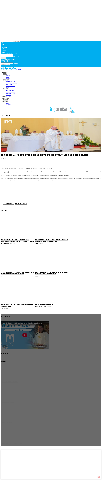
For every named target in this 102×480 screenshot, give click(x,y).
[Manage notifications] (99, 477)
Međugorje (8, 75)
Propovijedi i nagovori (10, 86)
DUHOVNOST (6, 80)
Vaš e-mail (15, 63)
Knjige (7, 103)
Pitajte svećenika (9, 84)
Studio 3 (5, 100)
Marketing (6, 98)
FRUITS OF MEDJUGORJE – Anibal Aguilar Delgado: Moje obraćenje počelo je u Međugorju (51, 273)
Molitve (7, 87)
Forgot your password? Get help (8, 59)
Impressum (5, 47)
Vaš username (16, 55)
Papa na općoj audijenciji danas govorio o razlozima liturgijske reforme (17, 305)
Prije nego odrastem (10, 93)
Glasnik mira (8, 104)
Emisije (5, 72)
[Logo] (4, 69)
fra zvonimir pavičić (8, 203)
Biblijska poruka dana (10, 81)
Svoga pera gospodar (10, 92)
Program (4, 48)
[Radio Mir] (14, 461)
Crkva (7, 77)
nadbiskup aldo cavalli (20, 203)
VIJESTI (5, 74)
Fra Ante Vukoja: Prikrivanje (44, 304)
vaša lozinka (16, 56)
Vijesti (2, 115)
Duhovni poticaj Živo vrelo (11, 83)
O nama (4, 50)
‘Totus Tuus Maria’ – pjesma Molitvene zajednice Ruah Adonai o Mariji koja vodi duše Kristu (17, 273)
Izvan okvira (8, 95)
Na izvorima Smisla (10, 90)
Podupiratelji (7, 96)
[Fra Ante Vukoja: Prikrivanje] (52, 291)
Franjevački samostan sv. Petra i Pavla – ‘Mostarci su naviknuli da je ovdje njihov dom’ (51, 241)
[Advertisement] (51, 191)
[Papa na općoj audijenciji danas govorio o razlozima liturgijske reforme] (17, 291)
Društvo (8, 78)
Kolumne (5, 89)
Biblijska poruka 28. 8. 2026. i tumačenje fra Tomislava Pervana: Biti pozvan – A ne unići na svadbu (17, 241)
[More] (28, 161)
